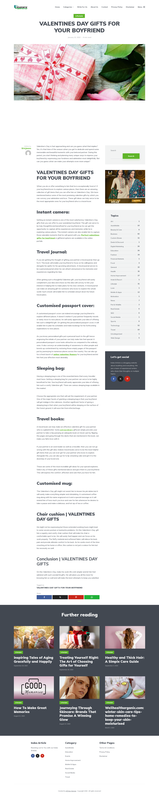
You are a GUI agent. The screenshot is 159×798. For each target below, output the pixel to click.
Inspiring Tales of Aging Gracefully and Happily (33, 659)
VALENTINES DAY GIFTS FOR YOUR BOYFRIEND (60, 587)
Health (113, 271)
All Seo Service (71, 791)
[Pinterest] (127, 379)
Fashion (114, 255)
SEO (112, 313)
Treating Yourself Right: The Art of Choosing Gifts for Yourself (79, 661)
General (114, 267)
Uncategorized (116, 334)
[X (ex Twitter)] (120, 379)
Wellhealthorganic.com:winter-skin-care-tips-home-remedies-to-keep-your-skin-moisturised (124, 715)
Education (114, 251)
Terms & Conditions (107, 748)
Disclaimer (130, 7)
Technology (115, 325)
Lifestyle (79, 16)
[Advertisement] (79, 123)
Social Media (115, 317)
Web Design (115, 338)
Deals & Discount (117, 242)
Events (67, 756)
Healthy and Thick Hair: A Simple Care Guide (124, 659)
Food (113, 263)
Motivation (115, 296)
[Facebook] (114, 379)
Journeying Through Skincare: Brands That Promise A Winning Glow (77, 713)
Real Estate (115, 309)
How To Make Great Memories (30, 710)
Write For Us (82, 7)
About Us (94, 7)
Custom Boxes (116, 238)
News (113, 300)
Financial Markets (117, 259)
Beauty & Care (116, 230)
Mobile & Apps (116, 292)
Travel (113, 330)
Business (114, 234)
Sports (113, 321)
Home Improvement (118, 276)
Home (57, 7)
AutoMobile (115, 226)
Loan (113, 288)
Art (112, 221)
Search (113, 150)
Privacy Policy (116, 7)
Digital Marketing (117, 246)
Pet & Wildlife (116, 305)
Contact (104, 7)
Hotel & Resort (116, 280)
